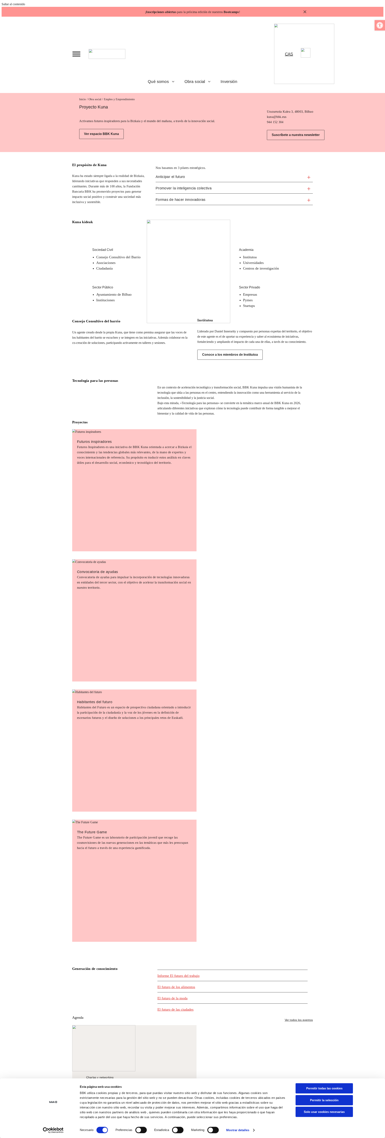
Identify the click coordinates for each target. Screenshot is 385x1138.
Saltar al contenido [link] (13, 4)
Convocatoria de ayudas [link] (97, 572)
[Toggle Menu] (76, 54)
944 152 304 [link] (275, 122)
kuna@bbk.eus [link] (277, 116)
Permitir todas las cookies (324, 1088)
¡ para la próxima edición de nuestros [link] (192, 12)
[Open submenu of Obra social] (211, 81)
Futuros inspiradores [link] (94, 442)
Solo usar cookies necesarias (324, 1111)
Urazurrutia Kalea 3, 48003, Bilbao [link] (290, 111)
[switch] (141, 1130)
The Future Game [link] (92, 832)
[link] (380, 25)
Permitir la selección (324, 1100)
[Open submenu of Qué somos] (174, 81)
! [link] (239, 12)
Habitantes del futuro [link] (94, 702)
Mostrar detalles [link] (237, 1130)
